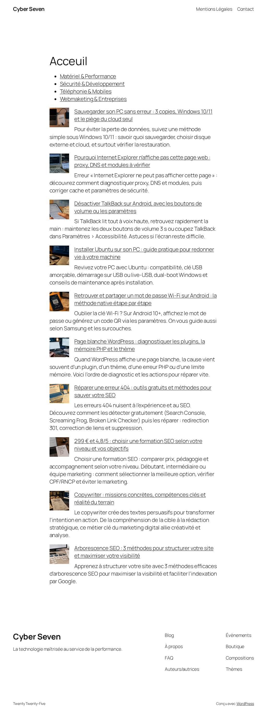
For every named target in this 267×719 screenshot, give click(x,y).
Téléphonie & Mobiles (86, 91)
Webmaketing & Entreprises (93, 98)
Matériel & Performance (88, 76)
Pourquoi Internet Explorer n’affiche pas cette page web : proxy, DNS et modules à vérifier (142, 161)
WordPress (245, 703)
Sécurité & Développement (92, 83)
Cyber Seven (29, 9)
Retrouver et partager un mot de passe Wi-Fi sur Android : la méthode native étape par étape (145, 299)
